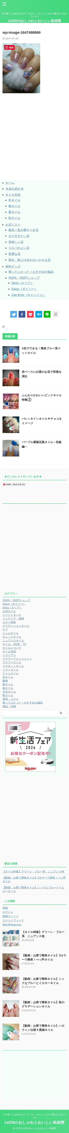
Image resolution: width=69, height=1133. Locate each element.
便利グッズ (12, 266)
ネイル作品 (12, 194)
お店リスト (12, 224)
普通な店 (14, 254)
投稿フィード (11, 916)
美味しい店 (15, 242)
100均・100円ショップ (24, 278)
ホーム (9, 182)
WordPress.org (12, 924)
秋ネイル (14, 218)
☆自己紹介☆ (14, 188)
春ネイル (14, 206)
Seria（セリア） (22, 283)
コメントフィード (13, 920)
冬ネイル (14, 200)
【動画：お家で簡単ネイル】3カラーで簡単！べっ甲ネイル (34, 879)
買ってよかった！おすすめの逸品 (31, 272)
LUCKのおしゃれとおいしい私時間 (34, 21)
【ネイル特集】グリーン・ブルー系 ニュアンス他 (33, 871)
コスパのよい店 (18, 248)
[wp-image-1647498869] (38, 314)
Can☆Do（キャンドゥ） (28, 295)
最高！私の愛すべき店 (23, 230)
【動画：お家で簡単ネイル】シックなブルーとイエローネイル (33, 889)
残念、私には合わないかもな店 (29, 260)
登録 (5, 907)
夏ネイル (14, 212)
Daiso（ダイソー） (24, 289)
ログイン (8, 912)
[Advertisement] (34, 144)
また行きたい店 (18, 236)
